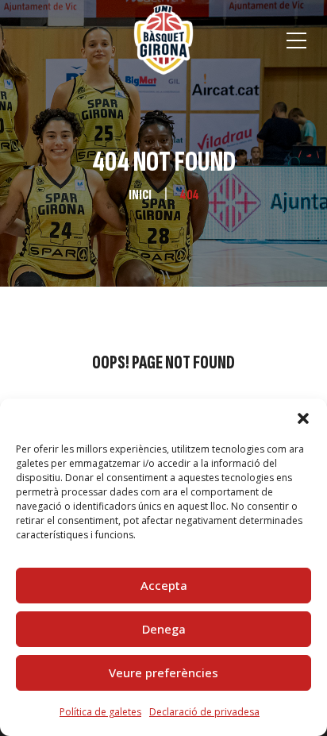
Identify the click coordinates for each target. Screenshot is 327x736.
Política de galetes (100, 712)
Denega (164, 629)
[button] (303, 418)
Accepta (163, 585)
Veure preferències (163, 672)
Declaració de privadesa (204, 712)
